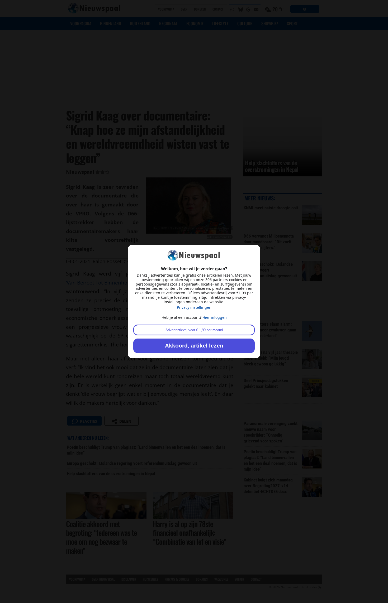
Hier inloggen (214, 317)
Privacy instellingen (194, 307)
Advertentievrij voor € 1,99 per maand (194, 330)
